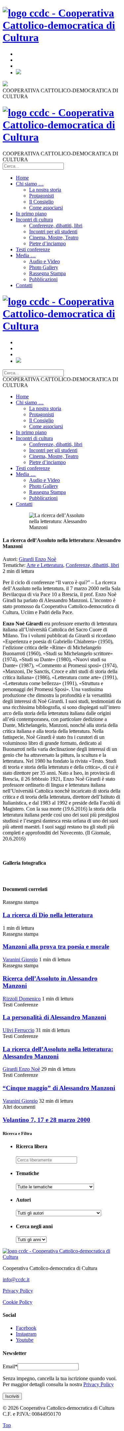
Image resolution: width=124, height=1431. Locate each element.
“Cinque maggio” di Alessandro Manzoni (59, 1087)
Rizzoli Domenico (22, 998)
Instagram (26, 1334)
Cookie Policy (17, 1302)
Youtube (24, 1340)
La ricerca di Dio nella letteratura (48, 915)
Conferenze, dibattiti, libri (55, 225)
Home (22, 178)
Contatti (24, 285)
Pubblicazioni (43, 279)
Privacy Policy (18, 1291)
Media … (26, 255)
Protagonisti (41, 196)
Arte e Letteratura (44, 565)
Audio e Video (44, 261)
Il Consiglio (41, 201)
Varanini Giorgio (20, 959)
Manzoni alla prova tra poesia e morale (56, 946)
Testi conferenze (33, 249)
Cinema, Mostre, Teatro (53, 237)
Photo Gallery (43, 267)
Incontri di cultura (34, 219)
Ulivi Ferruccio (18, 1030)
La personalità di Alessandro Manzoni (54, 1017)
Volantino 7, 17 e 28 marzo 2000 (46, 1119)
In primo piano (31, 213)
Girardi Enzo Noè (37, 559)
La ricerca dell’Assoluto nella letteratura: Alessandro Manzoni (58, 1053)
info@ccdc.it (16, 1279)
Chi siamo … (30, 184)
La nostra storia (45, 190)
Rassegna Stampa (47, 273)
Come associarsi (46, 207)
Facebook (26, 1328)
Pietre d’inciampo (47, 243)
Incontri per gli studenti (53, 231)
